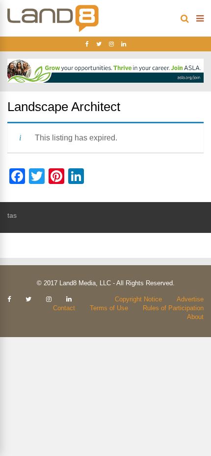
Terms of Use (109, 308)
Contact (64, 308)
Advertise (190, 299)
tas (12, 215)
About (195, 316)
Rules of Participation (173, 308)
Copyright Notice (138, 299)
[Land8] (53, 30)
